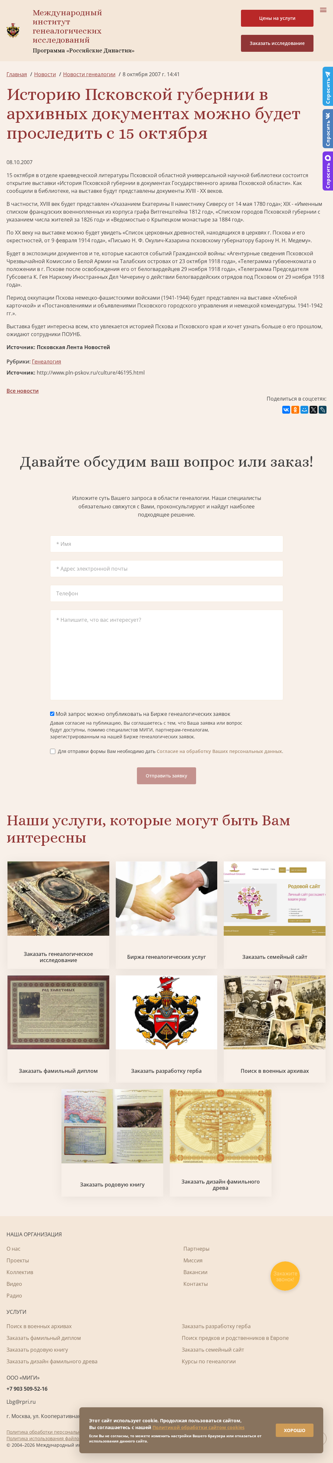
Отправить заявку (166, 776)
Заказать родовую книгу (112, 1185)
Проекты (18, 1260)
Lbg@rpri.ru (21, 1401)
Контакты (195, 1283)
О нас (13, 1248)
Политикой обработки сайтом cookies (199, 1427)
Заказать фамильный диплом (58, 1071)
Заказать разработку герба (166, 1071)
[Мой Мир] (304, 410)
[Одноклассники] (295, 410)
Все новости (23, 390)
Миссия (193, 1260)
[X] (313, 410)
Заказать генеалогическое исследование (58, 957)
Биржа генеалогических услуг (166, 957)
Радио (14, 1295)
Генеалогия (46, 361)
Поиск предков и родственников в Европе (235, 1338)
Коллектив (20, 1272)
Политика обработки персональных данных (56, 1432)
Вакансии (195, 1272)
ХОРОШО (294, 1430)
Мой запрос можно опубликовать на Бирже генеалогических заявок (142, 713)
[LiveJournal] (322, 410)
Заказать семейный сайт (274, 957)
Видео (14, 1283)
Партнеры (196, 1248)
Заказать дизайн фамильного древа (220, 1185)
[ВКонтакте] (286, 410)
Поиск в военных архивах (275, 1071)
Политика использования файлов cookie (52, 1438)
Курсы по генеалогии (209, 1361)
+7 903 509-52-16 (27, 1388)
